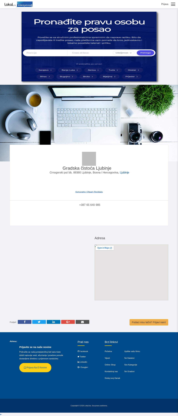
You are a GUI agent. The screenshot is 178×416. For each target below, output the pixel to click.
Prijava (164, 4)
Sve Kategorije (130, 365)
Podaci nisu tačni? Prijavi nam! (149, 322)
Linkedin (83, 362)
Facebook (83, 351)
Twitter (82, 356)
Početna (108, 351)
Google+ (84, 367)
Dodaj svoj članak (112, 378)
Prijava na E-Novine (36, 367)
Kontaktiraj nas (111, 371)
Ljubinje (124, 172)
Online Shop (110, 365)
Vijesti (107, 358)
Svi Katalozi (129, 358)
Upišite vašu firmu (132, 351)
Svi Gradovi (129, 371)
